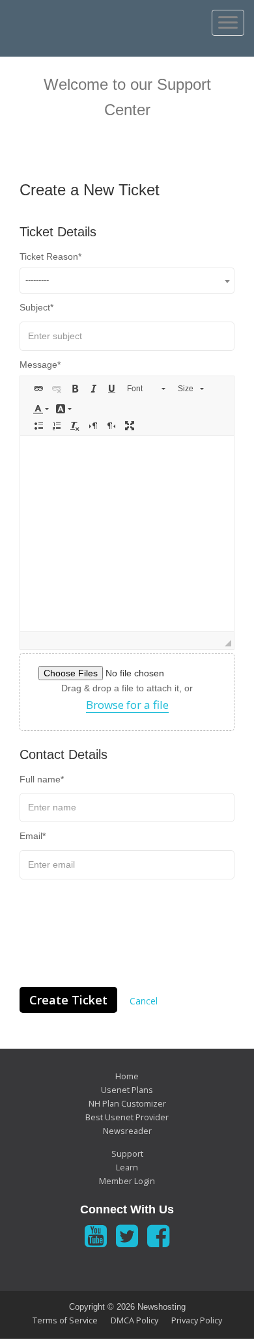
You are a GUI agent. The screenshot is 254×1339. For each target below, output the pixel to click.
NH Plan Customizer (127, 1103)
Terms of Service (65, 1320)
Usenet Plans (127, 1090)
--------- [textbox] (37, 279)
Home (127, 1076)
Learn (127, 1167)
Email (31, 836)
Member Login (127, 1181)
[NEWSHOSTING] (82, 21)
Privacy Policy (196, 1320)
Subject (35, 307)
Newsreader (127, 1131)
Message (38, 364)
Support (127, 1153)
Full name (40, 779)
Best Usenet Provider (127, 1117)
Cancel (144, 1001)
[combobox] (127, 281)
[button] (38, 388)
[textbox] (127, 533)
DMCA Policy (134, 1320)
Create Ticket (68, 1000)
